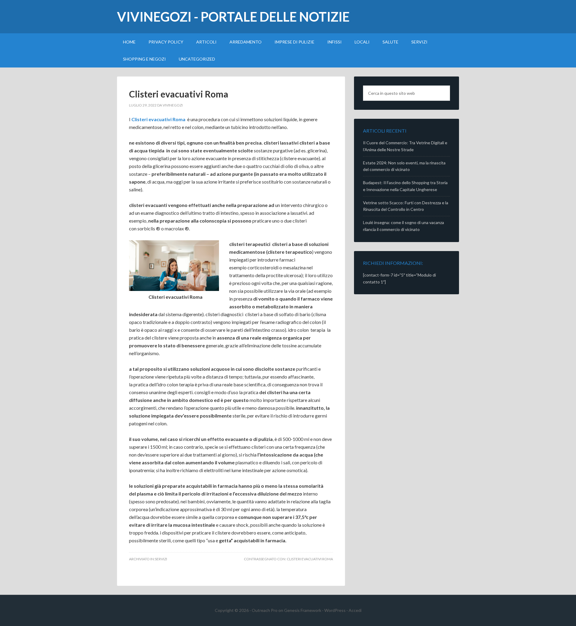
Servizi (161, 559)
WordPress (335, 610)
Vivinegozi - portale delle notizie (233, 16)
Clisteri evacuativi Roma (178, 93)
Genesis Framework (302, 610)
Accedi (355, 610)
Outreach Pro (265, 610)
